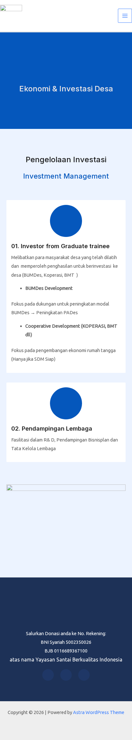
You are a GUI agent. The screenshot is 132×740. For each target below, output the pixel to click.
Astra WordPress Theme (98, 712)
